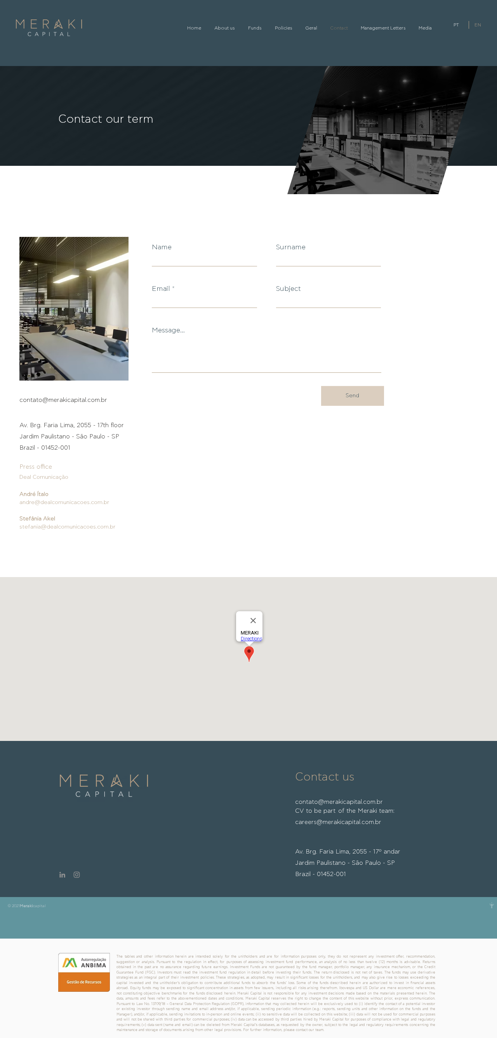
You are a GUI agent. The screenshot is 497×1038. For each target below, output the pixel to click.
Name (162, 247)
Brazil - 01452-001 (320, 874)
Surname (291, 247)
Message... (168, 330)
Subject (288, 288)
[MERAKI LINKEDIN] (62, 875)
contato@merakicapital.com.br (63, 400)
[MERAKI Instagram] (77, 875)
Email (161, 288)
